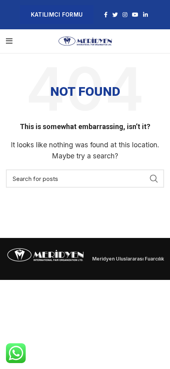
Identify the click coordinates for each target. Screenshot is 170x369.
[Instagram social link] (125, 15)
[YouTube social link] (135, 15)
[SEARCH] (153, 178)
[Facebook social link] (106, 15)
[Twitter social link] (115, 15)
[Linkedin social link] (145, 15)
